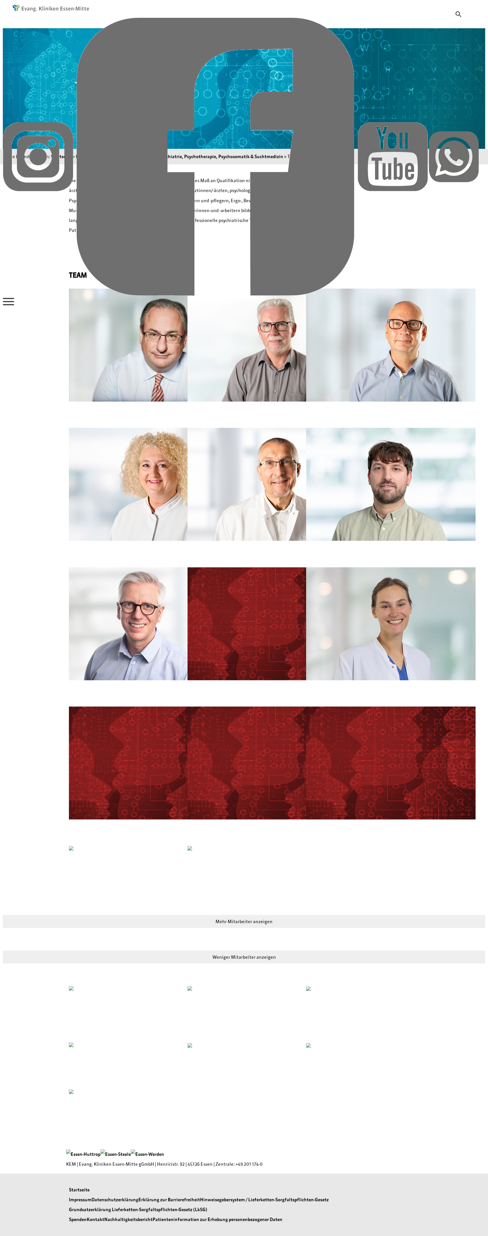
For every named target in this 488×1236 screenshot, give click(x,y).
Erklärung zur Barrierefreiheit (169, 1199)
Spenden (78, 1219)
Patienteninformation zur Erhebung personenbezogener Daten (217, 1219)
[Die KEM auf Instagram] (38, 156)
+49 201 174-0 (249, 1164)
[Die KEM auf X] (454, 156)
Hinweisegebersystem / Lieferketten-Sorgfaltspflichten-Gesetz (264, 1199)
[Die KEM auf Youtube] (393, 156)
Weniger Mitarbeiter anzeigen (244, 957)
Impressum (80, 1199)
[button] (125, 355)
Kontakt (95, 1219)
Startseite (79, 1190)
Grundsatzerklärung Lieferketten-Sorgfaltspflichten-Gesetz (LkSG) (138, 1209)
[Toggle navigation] (8, 301)
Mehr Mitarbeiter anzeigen (244, 921)
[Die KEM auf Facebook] (216, 156)
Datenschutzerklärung (114, 1199)
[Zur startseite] (48, 8)
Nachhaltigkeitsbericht (128, 1219)
